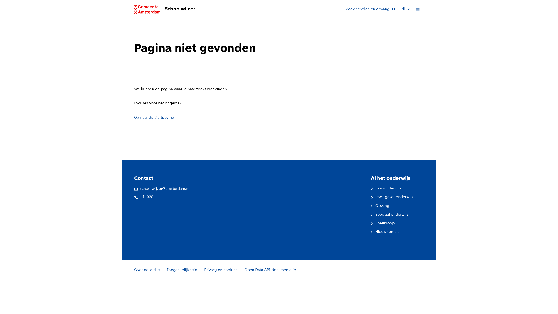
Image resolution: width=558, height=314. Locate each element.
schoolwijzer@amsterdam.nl (164, 189)
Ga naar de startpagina (154, 118)
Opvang (382, 206)
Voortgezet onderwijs (394, 197)
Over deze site (147, 270)
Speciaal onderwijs (391, 215)
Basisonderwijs (388, 189)
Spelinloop (385, 223)
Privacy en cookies (220, 270)
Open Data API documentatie (270, 270)
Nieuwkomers (387, 232)
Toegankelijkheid (182, 270)
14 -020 (146, 197)
